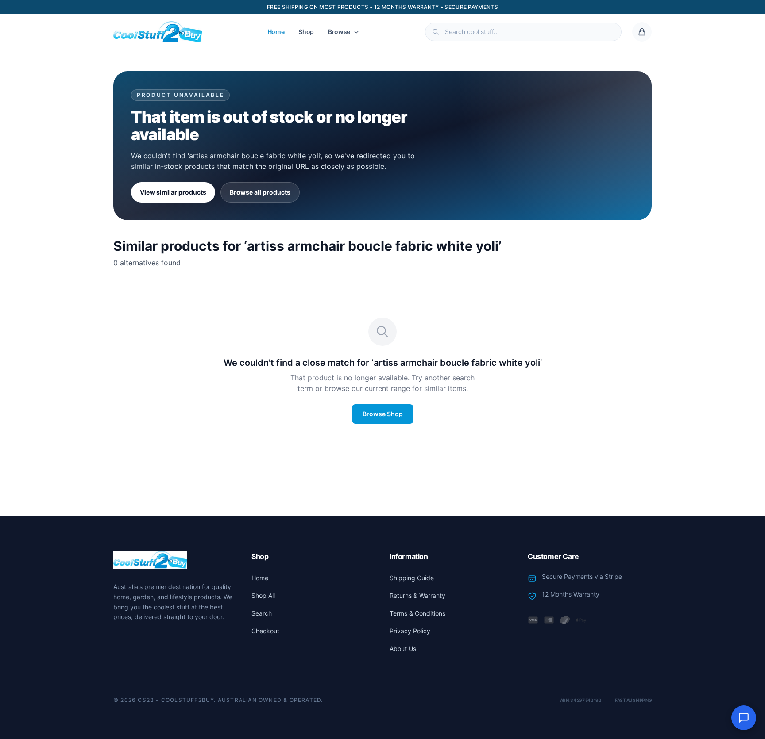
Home (276, 31)
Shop (306, 31)
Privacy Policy (410, 631)
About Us (403, 648)
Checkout (265, 631)
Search (261, 613)
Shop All (263, 595)
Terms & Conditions (417, 613)
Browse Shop (383, 413)
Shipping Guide (412, 578)
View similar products (173, 192)
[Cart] (642, 32)
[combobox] (523, 32)
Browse (339, 31)
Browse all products (260, 192)
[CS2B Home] (157, 31)
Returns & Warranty (417, 595)
